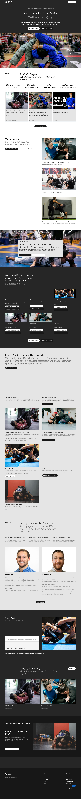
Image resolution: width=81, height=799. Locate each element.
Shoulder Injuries (69, 781)
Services (45, 777)
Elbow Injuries (69, 779)
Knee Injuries (69, 783)
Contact (45, 785)
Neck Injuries (69, 788)
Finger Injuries (69, 777)
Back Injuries (69, 786)
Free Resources (47, 779)
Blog (45, 781)
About (45, 783)
